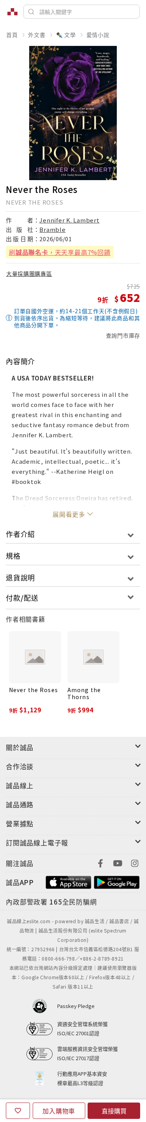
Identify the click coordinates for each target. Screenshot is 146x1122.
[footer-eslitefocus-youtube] (117, 862)
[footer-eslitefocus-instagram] (134, 862)
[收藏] (18, 1111)
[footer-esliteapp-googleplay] (116, 881)
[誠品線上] (12, 12)
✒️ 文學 (66, 35)
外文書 (36, 35)
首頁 (12, 35)
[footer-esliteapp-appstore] (68, 881)
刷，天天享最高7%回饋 (60, 252)
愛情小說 (97, 35)
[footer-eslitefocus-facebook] (100, 862)
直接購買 (114, 1110)
